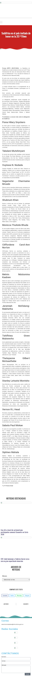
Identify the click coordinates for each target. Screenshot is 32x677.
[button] (1, 22)
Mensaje (3, 665)
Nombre (3, 656)
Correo (3, 660)
